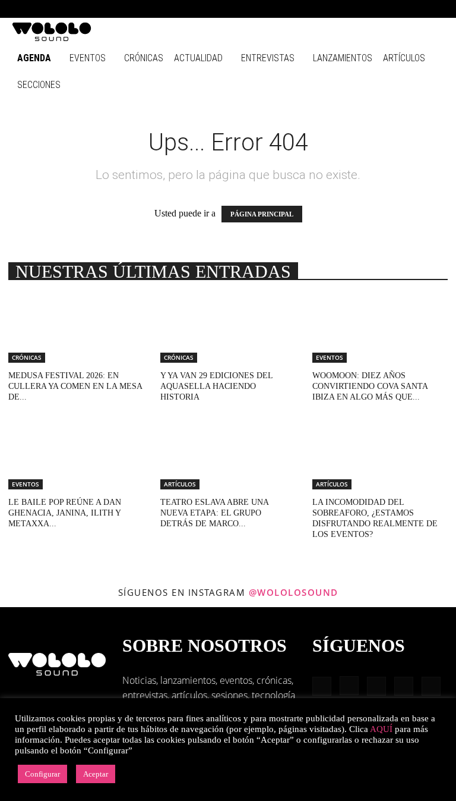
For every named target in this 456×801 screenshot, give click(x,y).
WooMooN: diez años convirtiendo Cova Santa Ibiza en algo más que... (370, 386)
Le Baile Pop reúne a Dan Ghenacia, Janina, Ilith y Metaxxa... (64, 513)
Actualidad (198, 58)
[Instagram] (357, 9)
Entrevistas (267, 58)
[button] (319, 8)
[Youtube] (435, 9)
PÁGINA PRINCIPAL (261, 214)
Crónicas (143, 58)
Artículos (404, 58)
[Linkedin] (376, 9)
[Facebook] (337, 9)
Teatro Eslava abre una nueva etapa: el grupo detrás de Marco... (214, 513)
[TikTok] (416, 9)
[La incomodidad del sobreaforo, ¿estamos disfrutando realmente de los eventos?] (380, 456)
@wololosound (293, 592)
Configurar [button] (42, 773)
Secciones (39, 84)
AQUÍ (381, 729)
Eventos (87, 58)
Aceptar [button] (95, 773)
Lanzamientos (342, 58)
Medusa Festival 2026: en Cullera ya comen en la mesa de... (75, 386)
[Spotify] (396, 9)
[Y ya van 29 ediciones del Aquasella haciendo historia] (228, 329)
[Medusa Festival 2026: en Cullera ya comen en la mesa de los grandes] (76, 329)
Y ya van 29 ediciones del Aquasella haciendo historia (216, 386)
